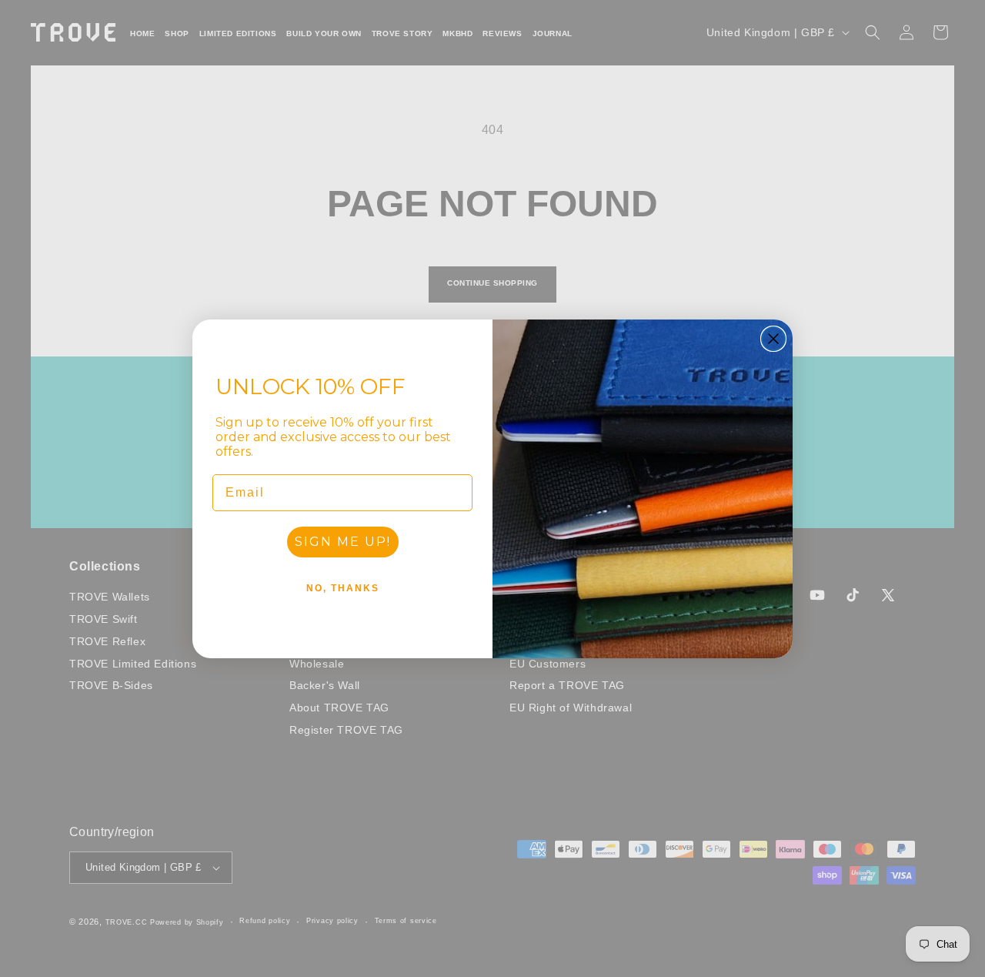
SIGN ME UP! (343, 541)
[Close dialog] (773, 338)
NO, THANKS (342, 588)
